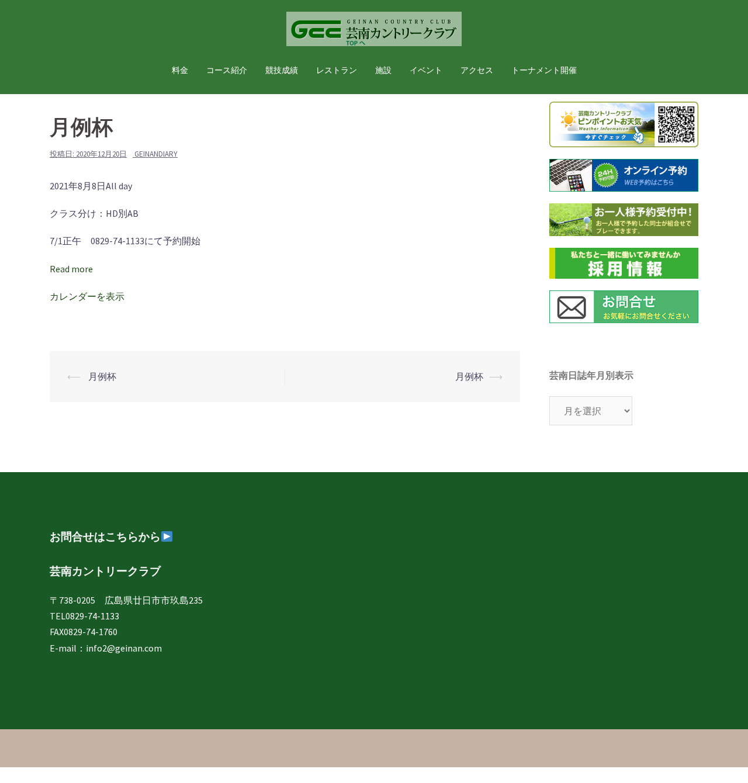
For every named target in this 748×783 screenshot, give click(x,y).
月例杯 (101, 376)
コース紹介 (226, 70)
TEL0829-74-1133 (84, 616)
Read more (71, 269)
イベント (426, 70)
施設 (383, 70)
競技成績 (281, 70)
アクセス (476, 70)
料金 (180, 70)
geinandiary (156, 154)
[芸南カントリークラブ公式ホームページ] (374, 32)
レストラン (336, 70)
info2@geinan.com (124, 648)
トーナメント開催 (544, 70)
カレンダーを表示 (87, 296)
